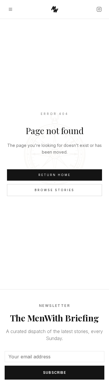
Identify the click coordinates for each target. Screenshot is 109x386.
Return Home (54, 175)
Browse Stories (54, 190)
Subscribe (54, 372)
